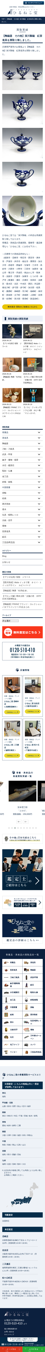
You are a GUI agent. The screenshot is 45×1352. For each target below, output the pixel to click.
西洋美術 (6, 504)
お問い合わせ (9, 1332)
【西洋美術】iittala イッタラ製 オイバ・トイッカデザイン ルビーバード (22, 583)
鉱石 (4, 537)
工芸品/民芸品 (8, 542)
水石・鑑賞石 (8, 465)
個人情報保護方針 (10, 1329)
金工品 (5, 476)
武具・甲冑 (7, 454)
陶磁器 (5, 443)
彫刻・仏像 (7, 471)
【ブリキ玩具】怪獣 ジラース (16, 577)
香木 (4, 509)
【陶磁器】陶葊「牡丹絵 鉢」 (15, 591)
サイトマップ (9, 1334)
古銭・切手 (7, 520)
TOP (3, 19)
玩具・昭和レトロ (10, 515)
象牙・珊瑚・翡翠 (10, 460)
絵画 (4, 498)
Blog (4, 556)
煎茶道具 (6, 531)
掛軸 (4, 493)
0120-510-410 (15, 1323)
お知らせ (6, 562)
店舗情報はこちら (12, 712)
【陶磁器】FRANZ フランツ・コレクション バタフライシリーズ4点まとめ (22, 605)
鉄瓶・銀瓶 (7, 482)
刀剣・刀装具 (8, 449)
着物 (4, 526)
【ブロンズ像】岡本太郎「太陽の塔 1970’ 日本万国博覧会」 (21, 597)
